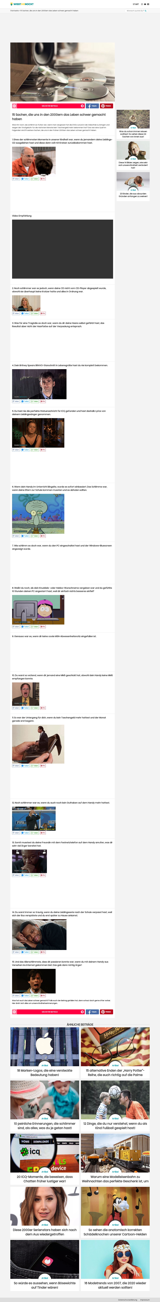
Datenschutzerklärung (127, 1300)
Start (136, 4)
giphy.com (23, 174)
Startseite (14, 10)
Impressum (145, 1300)
